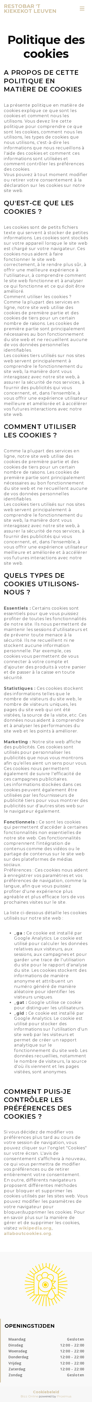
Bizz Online (29, 1396)
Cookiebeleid (46, 1392)
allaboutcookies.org (27, 1233)
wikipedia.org (35, 1228)
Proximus (64, 1396)
